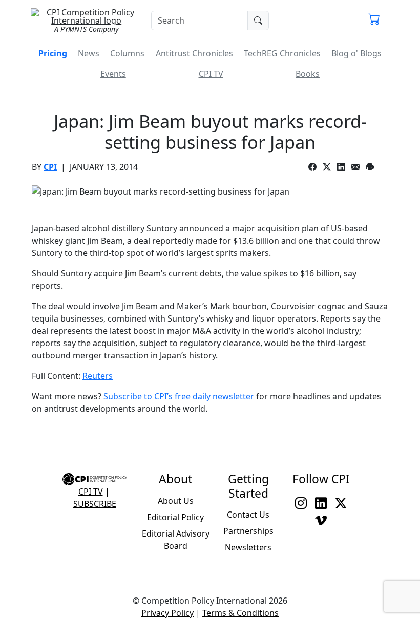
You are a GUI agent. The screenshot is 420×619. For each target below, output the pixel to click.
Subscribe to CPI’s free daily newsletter (178, 396)
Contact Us (248, 514)
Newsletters (248, 547)
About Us (176, 500)
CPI (50, 167)
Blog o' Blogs (356, 53)
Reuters (97, 375)
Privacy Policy (167, 612)
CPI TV (211, 73)
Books (308, 73)
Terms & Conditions (240, 612)
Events (113, 73)
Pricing (52, 53)
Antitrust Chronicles (194, 53)
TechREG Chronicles (282, 53)
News (88, 53)
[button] (374, 20)
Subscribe (94, 503)
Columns (127, 53)
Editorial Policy (175, 517)
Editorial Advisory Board (175, 539)
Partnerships (248, 531)
